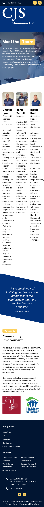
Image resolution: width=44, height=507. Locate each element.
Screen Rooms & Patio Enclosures (28, 465)
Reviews (6, 439)
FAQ (4, 436)
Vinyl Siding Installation (7, 465)
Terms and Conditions (30, 504)
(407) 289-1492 (17, 488)
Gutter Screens (9, 470)
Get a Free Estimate (11, 446)
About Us (6, 432)
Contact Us (7, 443)
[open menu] (4, 29)
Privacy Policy (12, 504)
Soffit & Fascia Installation (27, 459)
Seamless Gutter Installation (9, 459)
